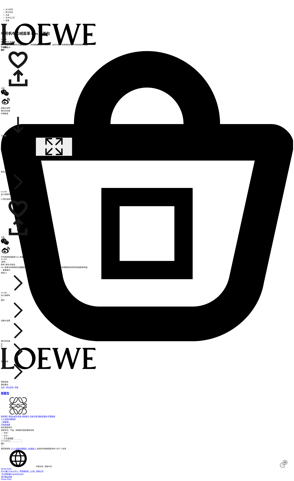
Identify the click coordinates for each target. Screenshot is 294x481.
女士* (6, 436)
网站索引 (25, 416)
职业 (20, 416)
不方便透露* (9, 438)
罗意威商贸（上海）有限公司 (31, 471)
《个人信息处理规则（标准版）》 (23, 449)
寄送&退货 (13, 416)
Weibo (9, 469)
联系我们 (4, 416)
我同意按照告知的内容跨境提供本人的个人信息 (33, 449)
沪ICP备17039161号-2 (10, 471)
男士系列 (9, 387)
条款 (36, 416)
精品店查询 (42, 416)
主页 (3, 387)
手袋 (16, 387)
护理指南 (51, 416)
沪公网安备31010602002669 (12, 474)
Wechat (3, 469)
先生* (6, 433)
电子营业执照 (6, 477)
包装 (32, 416)
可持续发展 (5, 425)
